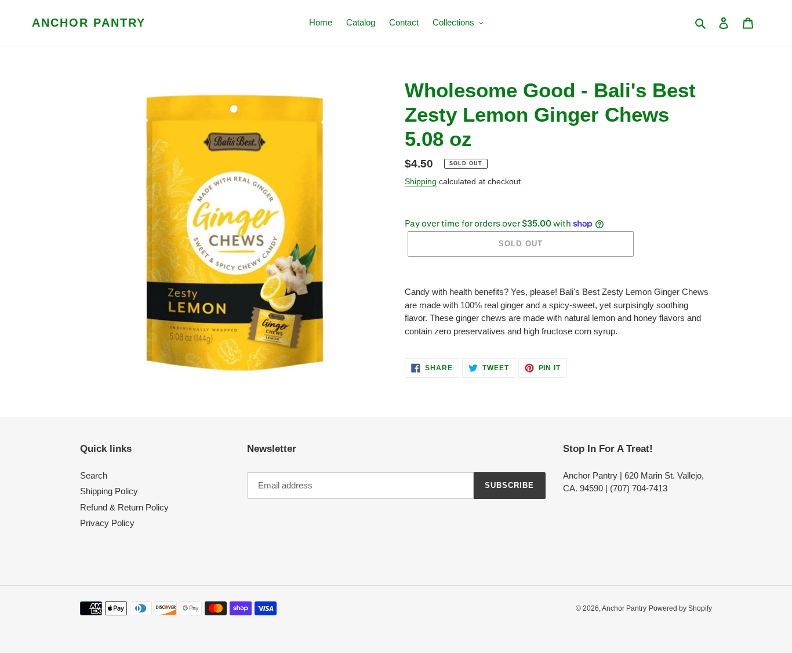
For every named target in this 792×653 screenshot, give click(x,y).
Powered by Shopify (680, 608)
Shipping (421, 181)
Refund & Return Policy (124, 507)
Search (93, 475)
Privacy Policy (107, 523)
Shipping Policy (109, 491)
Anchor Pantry (89, 22)
